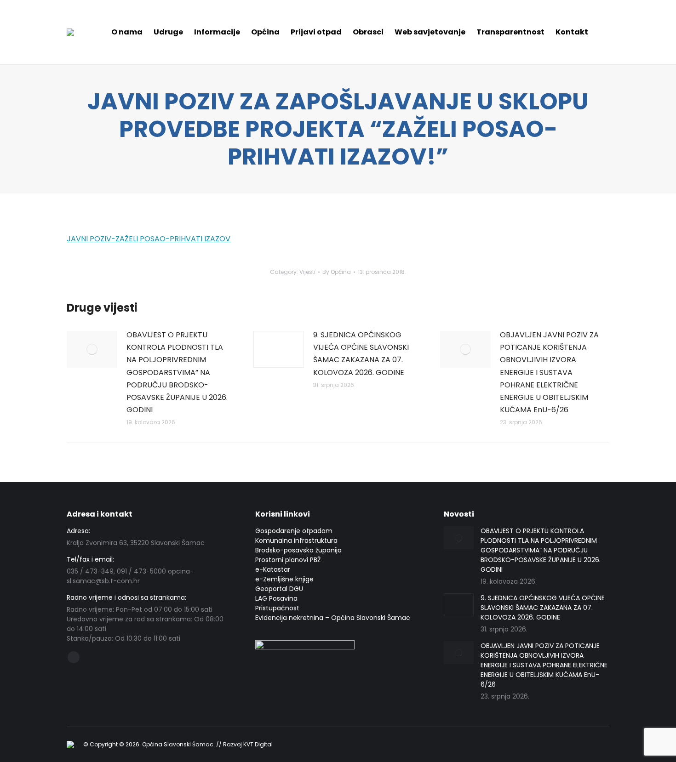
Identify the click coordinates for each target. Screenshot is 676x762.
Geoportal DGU (279, 588)
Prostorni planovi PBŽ (288, 559)
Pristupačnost (277, 608)
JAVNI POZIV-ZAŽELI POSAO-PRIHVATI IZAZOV (148, 238)
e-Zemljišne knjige (284, 579)
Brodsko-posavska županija (298, 550)
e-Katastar (272, 569)
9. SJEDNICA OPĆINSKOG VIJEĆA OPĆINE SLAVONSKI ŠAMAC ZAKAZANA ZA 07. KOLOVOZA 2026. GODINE (361, 354)
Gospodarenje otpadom (293, 530)
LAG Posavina (276, 598)
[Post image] (92, 349)
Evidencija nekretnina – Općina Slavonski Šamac (332, 617)
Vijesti (307, 272)
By (336, 272)
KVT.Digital (258, 744)
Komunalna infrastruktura (296, 540)
